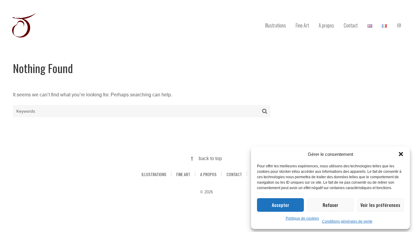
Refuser (330, 204)
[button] (401, 154)
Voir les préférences (380, 204)
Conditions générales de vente (347, 221)
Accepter (280, 204)
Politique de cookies (302, 218)
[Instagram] (399, 25)
